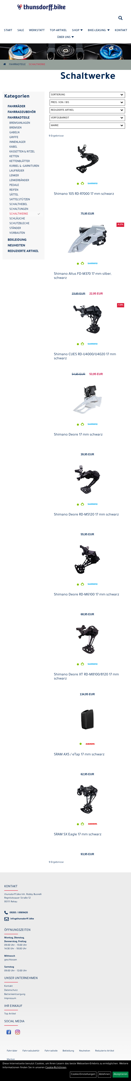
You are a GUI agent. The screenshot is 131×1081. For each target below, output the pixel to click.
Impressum (10, 998)
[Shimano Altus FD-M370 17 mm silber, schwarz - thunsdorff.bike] (87, 238)
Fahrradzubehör (22, 112)
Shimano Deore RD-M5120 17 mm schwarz (86, 515)
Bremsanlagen (19, 123)
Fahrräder (16, 106)
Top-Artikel (58, 30)
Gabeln (14, 132)
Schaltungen (18, 209)
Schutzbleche (19, 223)
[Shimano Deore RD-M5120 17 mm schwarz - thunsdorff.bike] (87, 479)
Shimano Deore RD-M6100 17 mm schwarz (86, 595)
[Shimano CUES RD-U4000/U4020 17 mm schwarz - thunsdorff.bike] (87, 319)
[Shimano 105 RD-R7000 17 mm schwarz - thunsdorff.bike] (87, 158)
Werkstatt (37, 30)
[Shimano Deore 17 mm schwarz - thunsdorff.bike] (87, 399)
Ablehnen (104, 1074)
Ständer (15, 228)
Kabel (13, 147)
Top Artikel (10, 1014)
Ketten (14, 156)
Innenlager (17, 142)
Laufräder (16, 171)
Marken (11, 1059)
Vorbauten (17, 233)
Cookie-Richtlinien (55, 1067)
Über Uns (64, 37)
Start (8, 30)
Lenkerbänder (19, 180)
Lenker (14, 175)
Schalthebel (18, 204)
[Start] (4, 64)
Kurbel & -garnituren (24, 166)
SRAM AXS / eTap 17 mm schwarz (79, 755)
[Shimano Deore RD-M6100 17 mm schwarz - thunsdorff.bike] (87, 559)
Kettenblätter (19, 161)
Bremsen (15, 128)
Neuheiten (16, 246)
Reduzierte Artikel (23, 251)
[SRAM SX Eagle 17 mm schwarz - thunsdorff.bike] (87, 799)
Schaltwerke (37, 64)
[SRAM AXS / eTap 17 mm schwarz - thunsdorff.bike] (87, 719)
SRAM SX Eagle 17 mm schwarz (77, 835)
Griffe (13, 137)
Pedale (14, 185)
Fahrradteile (17, 64)
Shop (75, 30)
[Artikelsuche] (120, 19)
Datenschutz (11, 990)
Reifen (13, 190)
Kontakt (121, 30)
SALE (20, 30)
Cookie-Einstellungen (83, 1074)
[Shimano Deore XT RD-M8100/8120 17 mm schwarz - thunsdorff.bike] (87, 639)
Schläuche (17, 218)
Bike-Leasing (97, 30)
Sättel (13, 194)
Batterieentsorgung (14, 994)
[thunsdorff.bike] (41, 7)
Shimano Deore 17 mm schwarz (78, 435)
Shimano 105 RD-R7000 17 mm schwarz (84, 194)
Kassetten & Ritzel (22, 151)
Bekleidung (17, 240)
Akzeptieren (120, 1074)
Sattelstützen (19, 199)
